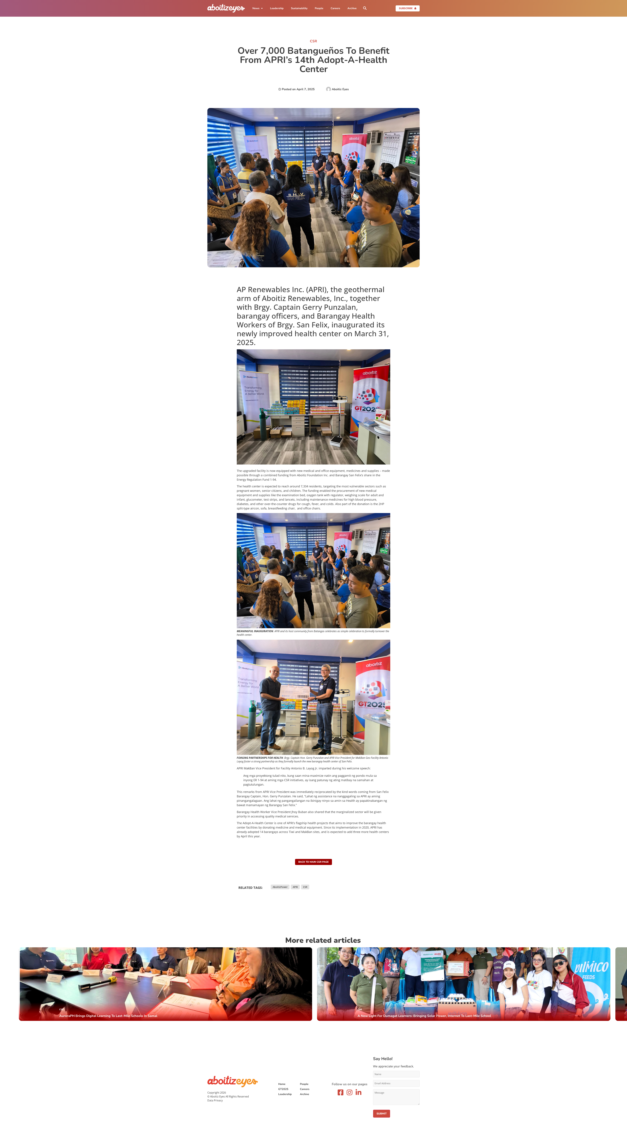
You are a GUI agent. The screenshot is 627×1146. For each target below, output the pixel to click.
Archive (352, 8)
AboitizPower (280, 887)
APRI (295, 887)
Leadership (277, 8)
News (255, 8)
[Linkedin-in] (358, 1092)
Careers (335, 8)
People (319, 8)
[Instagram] (349, 1092)
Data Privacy (215, 1100)
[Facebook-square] (340, 1092)
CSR (305, 887)
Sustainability (299, 8)
